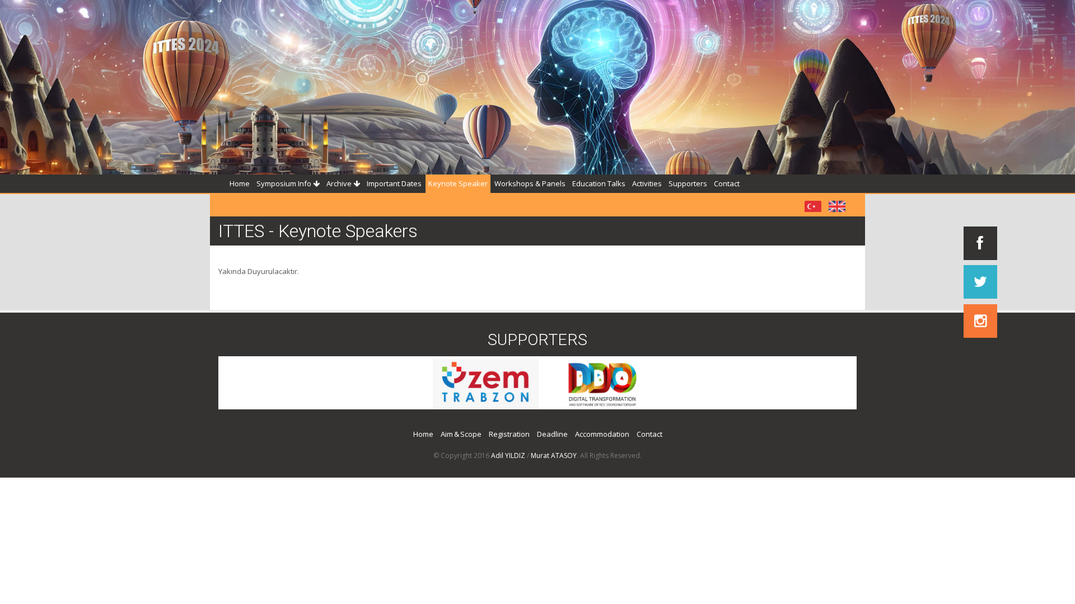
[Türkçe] (813, 205)
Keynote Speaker (458, 183)
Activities (647, 183)
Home (240, 183)
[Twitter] (980, 282)
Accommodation (602, 434)
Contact (727, 183)
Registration (509, 434)
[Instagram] (980, 321)
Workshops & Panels (529, 183)
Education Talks (598, 183)
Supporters (688, 183)
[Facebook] (980, 243)
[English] (837, 205)
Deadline (552, 434)
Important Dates (394, 183)
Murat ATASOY (554, 455)
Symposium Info (284, 183)
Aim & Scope (461, 434)
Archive (339, 183)
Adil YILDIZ (508, 455)
